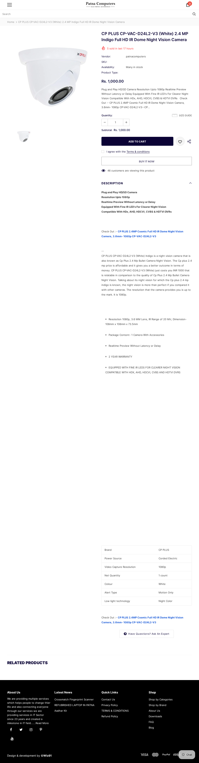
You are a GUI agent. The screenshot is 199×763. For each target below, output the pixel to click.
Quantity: (107, 115)
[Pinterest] (41, 729)
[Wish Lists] (180, 141)
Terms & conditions (138, 151)
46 (109, 170)
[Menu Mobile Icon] (9, 5)
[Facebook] (11, 729)
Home (10, 21)
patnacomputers (136, 56)
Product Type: (109, 72)
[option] (52, 77)
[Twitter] (21, 729)
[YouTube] (12, 738)
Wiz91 (47, 755)
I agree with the (116, 151)
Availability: (108, 67)
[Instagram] (31, 729)
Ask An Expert (160, 633)
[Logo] (100, 4)
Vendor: (106, 56)
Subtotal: (106, 130)
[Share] (188, 141)
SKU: (104, 61)
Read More (42, 723)
